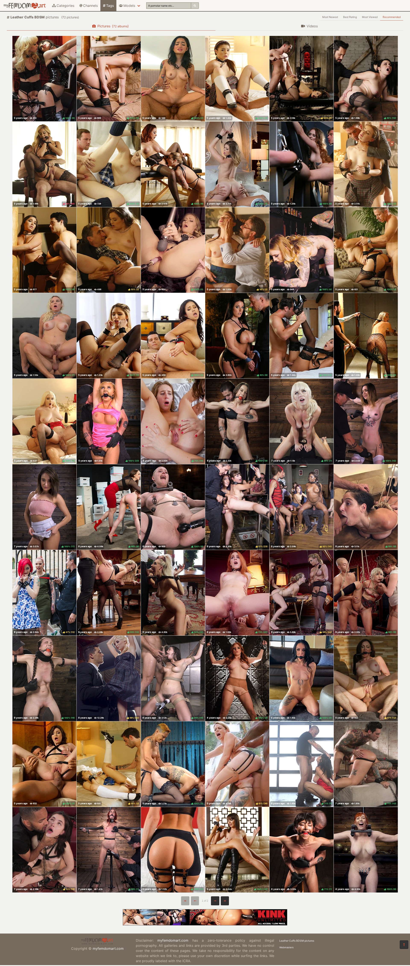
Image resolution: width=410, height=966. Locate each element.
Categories (65, 5)
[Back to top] (404, 944)
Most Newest (330, 17)
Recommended (392, 17)
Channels (90, 5)
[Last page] (225, 900)
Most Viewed (370, 17)
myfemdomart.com (108, 948)
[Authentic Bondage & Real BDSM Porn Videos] (205, 924)
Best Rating (350, 17)
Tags (110, 5)
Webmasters (286, 947)
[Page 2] (215, 900)
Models (129, 5)
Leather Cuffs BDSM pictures (296, 940)
